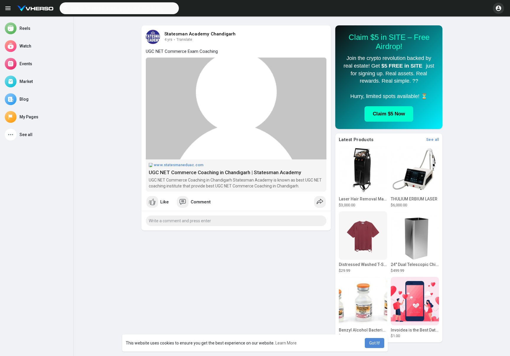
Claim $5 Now (389, 114)
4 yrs (168, 39)
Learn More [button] (286, 343)
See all (432, 139)
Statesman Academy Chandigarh (200, 34)
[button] (119, 8)
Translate (184, 39)
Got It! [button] (374, 343)
